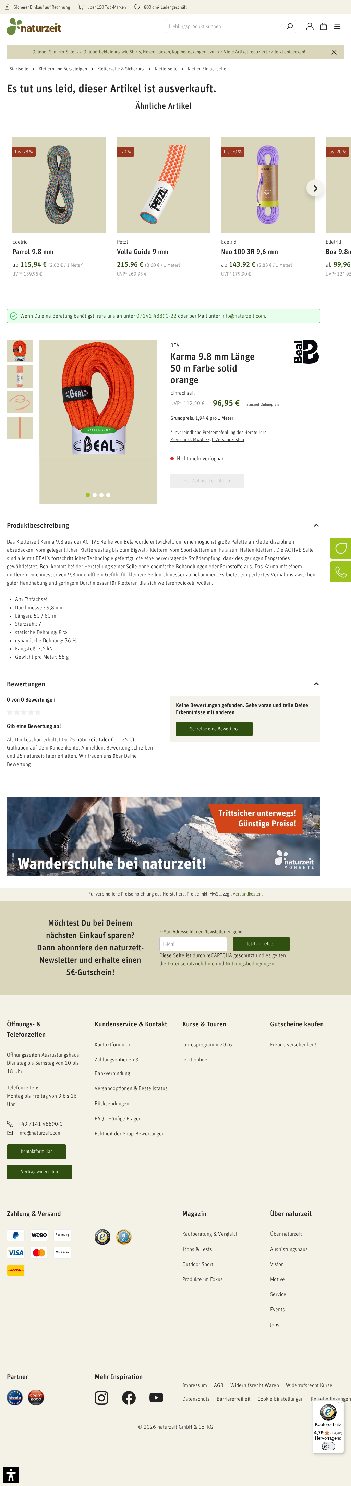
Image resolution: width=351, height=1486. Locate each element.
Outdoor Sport (197, 1264)
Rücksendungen (112, 1103)
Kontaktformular (36, 1151)
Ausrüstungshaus (289, 1249)
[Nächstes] (315, 187)
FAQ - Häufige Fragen (118, 1118)
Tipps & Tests (197, 1249)
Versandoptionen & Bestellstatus (131, 1088)
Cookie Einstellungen (280, 1399)
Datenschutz (196, 1399)
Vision (277, 1264)
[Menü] (337, 26)
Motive (277, 1279)
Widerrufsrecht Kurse (309, 1385)
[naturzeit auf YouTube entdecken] (156, 1401)
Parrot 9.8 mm (32, 251)
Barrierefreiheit (234, 1399)
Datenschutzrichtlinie (191, 963)
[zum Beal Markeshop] (299, 352)
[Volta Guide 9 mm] (163, 184)
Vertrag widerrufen (39, 1171)
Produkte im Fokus (202, 1279)
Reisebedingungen (331, 1399)
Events (277, 1309)
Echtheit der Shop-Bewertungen (130, 1133)
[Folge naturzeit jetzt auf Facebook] (129, 1401)
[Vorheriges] (12, 187)
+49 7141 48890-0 (40, 1124)
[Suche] (289, 26)
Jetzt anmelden (261, 943)
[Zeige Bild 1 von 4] (88, 495)
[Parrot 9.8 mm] (59, 184)
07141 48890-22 (156, 316)
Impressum (194, 1385)
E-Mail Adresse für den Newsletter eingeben (202, 931)
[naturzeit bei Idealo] (15, 1397)
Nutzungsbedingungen (250, 963)
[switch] (328, 1446)
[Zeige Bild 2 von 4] (95, 495)
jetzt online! (195, 1059)
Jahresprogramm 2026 (207, 1044)
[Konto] (310, 26)
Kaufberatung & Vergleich (210, 1234)
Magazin (194, 1213)
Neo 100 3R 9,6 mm (249, 251)
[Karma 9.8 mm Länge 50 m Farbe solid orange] (98, 398)
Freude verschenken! (293, 1044)
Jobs (274, 1324)
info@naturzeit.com (243, 316)
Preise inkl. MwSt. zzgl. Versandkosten (207, 439)
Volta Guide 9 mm (142, 251)
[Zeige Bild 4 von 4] (108, 495)
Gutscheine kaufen (297, 1024)
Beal (176, 345)
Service (278, 1294)
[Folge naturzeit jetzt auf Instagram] (101, 1401)
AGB (218, 1385)
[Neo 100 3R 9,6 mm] (268, 184)
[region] (163, 196)
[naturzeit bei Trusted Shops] (102, 1237)
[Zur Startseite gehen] (34, 26)
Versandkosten (247, 894)
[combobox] (224, 26)
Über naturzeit (291, 1213)
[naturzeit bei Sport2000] (36, 1397)
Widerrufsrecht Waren (254, 1385)
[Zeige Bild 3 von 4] (101, 495)
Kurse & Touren (204, 1024)
